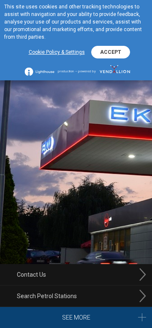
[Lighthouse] (39, 71)
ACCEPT (110, 52)
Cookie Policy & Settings (57, 52)
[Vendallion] (115, 71)
